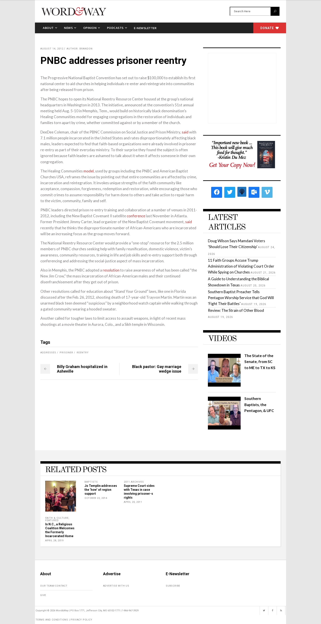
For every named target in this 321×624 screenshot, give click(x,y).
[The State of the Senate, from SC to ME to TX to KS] (224, 385)
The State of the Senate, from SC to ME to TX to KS (259, 361)
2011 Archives (134, 481)
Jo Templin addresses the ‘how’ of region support (101, 489)
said (185, 132)
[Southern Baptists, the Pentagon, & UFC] (224, 428)
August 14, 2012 (51, 48)
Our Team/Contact (53, 585)
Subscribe (173, 585)
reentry (83, 352)
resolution (111, 270)
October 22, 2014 (96, 498)
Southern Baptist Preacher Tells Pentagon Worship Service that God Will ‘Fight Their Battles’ (241, 297)
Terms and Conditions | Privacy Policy (64, 619)
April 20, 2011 (133, 502)
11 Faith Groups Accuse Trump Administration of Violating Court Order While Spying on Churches (241, 266)
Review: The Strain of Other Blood (236, 310)
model (88, 171)
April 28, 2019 (54, 540)
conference (136, 216)
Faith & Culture (57, 518)
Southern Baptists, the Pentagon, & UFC (259, 404)
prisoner (66, 352)
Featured (52, 520)
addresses (48, 352)
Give (43, 595)
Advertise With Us (116, 585)
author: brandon (80, 48)
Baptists (91, 481)
